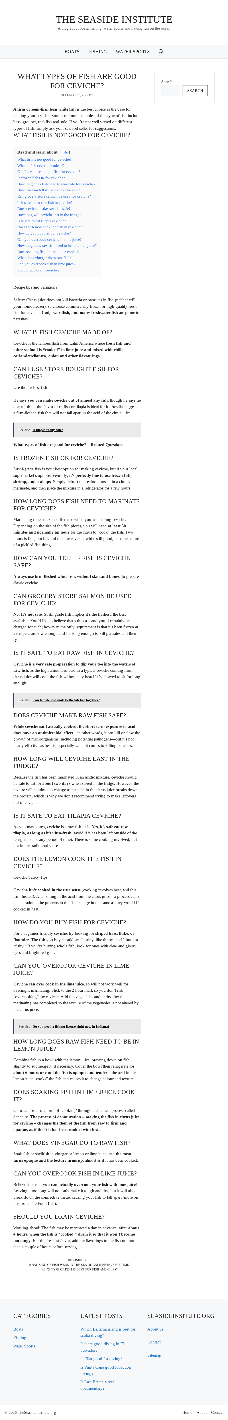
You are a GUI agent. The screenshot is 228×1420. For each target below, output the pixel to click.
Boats (72, 51)
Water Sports (133, 51)
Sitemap (154, 1355)
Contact (154, 1342)
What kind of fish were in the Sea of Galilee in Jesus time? (79, 1264)
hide (65, 152)
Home (187, 1412)
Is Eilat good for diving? (101, 1358)
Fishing (97, 51)
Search (167, 81)
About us (155, 1329)
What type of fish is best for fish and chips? (79, 1269)
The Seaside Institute (114, 19)
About (202, 1412)
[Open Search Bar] (161, 51)
